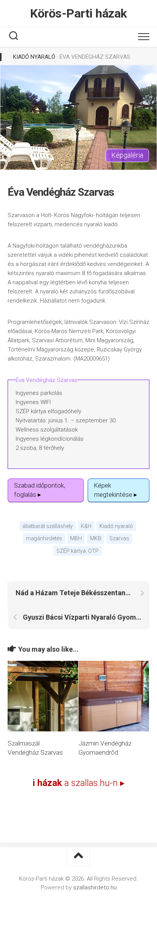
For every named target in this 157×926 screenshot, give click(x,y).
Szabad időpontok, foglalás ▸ (39, 490)
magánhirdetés (44, 538)
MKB (95, 538)
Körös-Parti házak (78, 13)
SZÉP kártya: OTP (77, 551)
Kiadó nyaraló (34, 56)
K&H (86, 526)
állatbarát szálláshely (47, 526)
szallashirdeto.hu (95, 887)
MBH (76, 538)
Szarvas (119, 538)
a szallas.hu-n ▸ (79, 783)
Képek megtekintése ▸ (115, 490)
